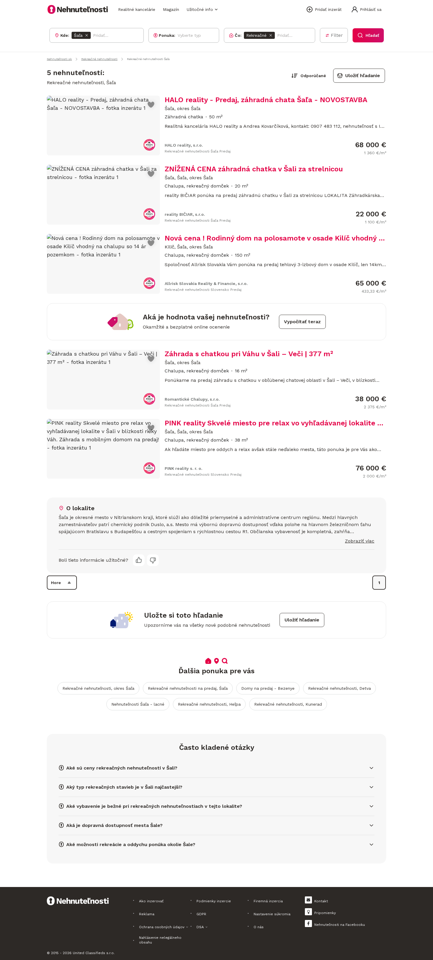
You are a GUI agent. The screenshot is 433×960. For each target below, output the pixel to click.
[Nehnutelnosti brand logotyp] (78, 9)
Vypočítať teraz (302, 321)
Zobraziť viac (359, 541)
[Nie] (153, 560)
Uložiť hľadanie (362, 75)
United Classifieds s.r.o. (94, 953)
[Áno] (139, 560)
